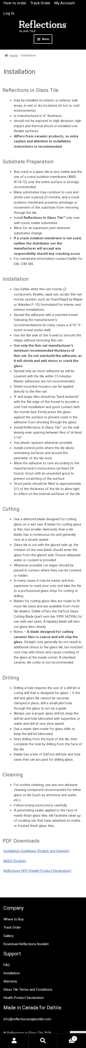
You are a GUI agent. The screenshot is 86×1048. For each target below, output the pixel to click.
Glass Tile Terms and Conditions (27, 989)
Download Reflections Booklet (26, 944)
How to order (14, 3)
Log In (8, 13)
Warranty (10, 981)
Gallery (8, 936)
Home (14, 55)
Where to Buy (13, 919)
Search (43, 1040)
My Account (64, 3)
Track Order (40, 3)
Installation (11, 973)
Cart (66, 1037)
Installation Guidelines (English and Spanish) (36, 851)
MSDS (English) (14, 861)
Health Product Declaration (23, 998)
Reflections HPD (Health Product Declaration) (37, 871)
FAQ (6, 965)
